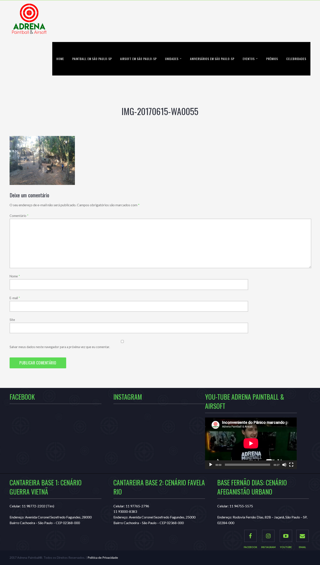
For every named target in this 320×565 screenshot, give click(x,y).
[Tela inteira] (291, 465)
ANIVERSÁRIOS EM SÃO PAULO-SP (212, 58)
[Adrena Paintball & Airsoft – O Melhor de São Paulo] (29, 21)
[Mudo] (284, 465)
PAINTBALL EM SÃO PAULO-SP (92, 58)
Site (12, 320)
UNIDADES (172, 58)
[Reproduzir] (211, 465)
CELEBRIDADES (296, 58)
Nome (15, 276)
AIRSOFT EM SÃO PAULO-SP (138, 58)
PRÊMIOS (272, 58)
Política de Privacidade (103, 557)
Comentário (19, 216)
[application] (251, 443)
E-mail (15, 298)
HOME (60, 58)
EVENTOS (249, 58)
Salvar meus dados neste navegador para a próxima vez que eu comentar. (60, 347)
